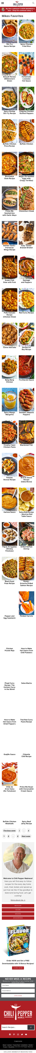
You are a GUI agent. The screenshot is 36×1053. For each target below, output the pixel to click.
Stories (31, 1045)
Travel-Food (16, 1045)
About (4, 1045)
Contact (9, 1045)
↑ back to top (18, 1041)
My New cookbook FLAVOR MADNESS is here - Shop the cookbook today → (20, 9)
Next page (26, 836)
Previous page (10, 831)
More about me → (18, 900)
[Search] (30, 1027)
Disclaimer (11, 1046)
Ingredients (24, 1045)
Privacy (5, 1046)
